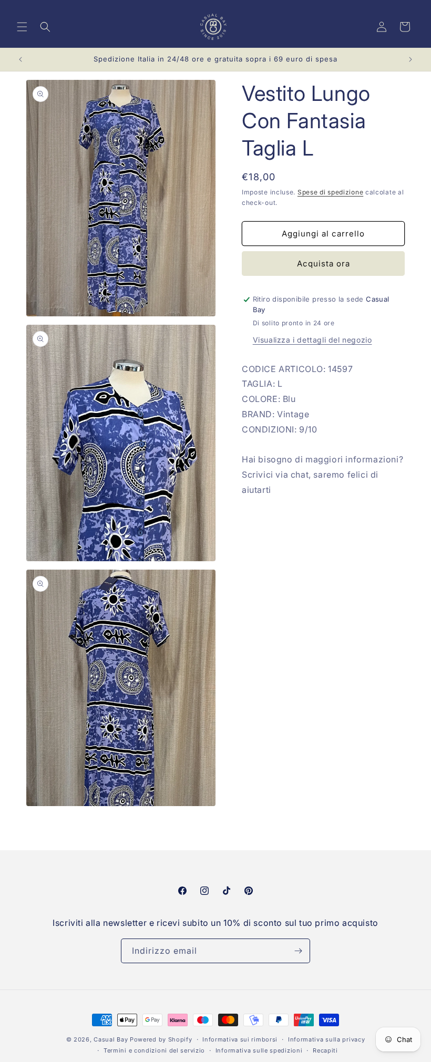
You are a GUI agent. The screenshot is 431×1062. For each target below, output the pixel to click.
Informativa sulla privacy (326, 1039)
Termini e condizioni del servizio (154, 1050)
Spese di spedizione (330, 192)
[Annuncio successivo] (410, 59)
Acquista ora (323, 264)
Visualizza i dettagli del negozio (312, 339)
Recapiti (325, 1050)
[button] (22, 26)
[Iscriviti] (298, 951)
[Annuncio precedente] (20, 59)
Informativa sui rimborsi (240, 1039)
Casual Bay (111, 1039)
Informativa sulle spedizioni (259, 1050)
